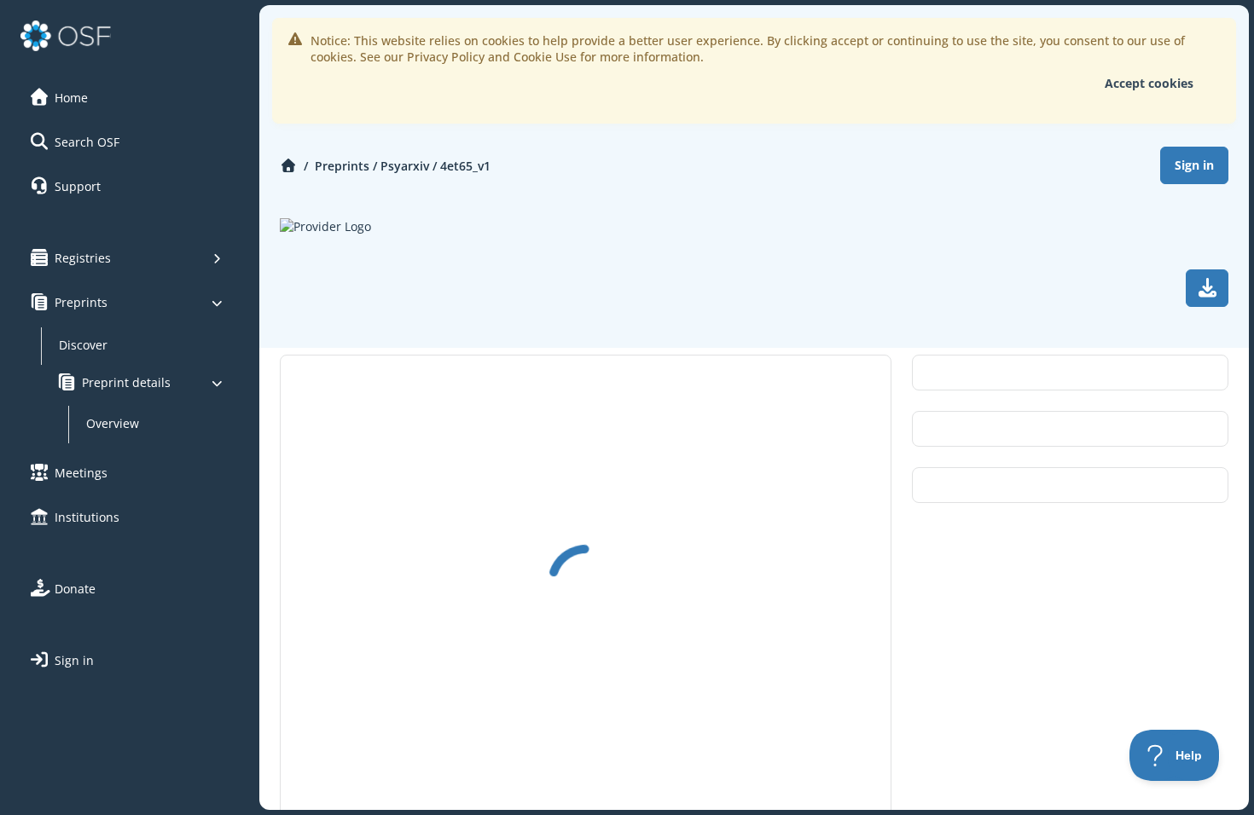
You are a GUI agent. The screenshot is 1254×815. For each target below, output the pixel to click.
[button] (127, 97)
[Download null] (1207, 288)
